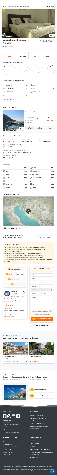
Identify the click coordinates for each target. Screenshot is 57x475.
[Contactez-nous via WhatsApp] (15, 301)
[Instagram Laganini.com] (9, 416)
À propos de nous (34, 443)
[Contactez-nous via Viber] (19, 301)
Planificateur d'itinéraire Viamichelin (39, 426)
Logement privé (7, 449)
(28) (52, 35)
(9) (22, 128)
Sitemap (17, 432)
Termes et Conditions (8, 432)
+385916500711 (8, 301)
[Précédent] (6, 348)
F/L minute (49, 128)
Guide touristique (7, 444)
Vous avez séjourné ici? (46, 41)
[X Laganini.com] (18, 416)
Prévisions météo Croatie (36, 415)
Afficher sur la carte (14, 228)
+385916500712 (8, 306)
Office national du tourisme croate (38, 418)
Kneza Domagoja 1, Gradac (11, 46)
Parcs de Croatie (34, 421)
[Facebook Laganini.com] (4, 416)
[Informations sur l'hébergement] (26, 359)
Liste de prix (29, 128)
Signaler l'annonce (42, 325)
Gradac (14, 6)
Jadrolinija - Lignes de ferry (37, 423)
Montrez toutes (9, 99)
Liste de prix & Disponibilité (16, 274)
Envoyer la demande (16, 269)
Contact (32, 441)
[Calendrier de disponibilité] (26, 361)
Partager (51, 6)
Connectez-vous (34, 454)
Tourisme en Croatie (35, 428)
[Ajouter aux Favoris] (26, 343)
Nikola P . (9, 34)
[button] (28, 211)
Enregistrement (35, 457)
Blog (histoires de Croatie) (10, 447)
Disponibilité (39, 128)
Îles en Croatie (7, 454)
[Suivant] (25, 348)
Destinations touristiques (9, 441)
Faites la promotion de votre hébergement (42, 452)
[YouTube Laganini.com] (13, 416)
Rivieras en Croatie (8, 452)
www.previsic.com (9, 316)
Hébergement (9, 6)
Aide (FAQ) (32, 446)
